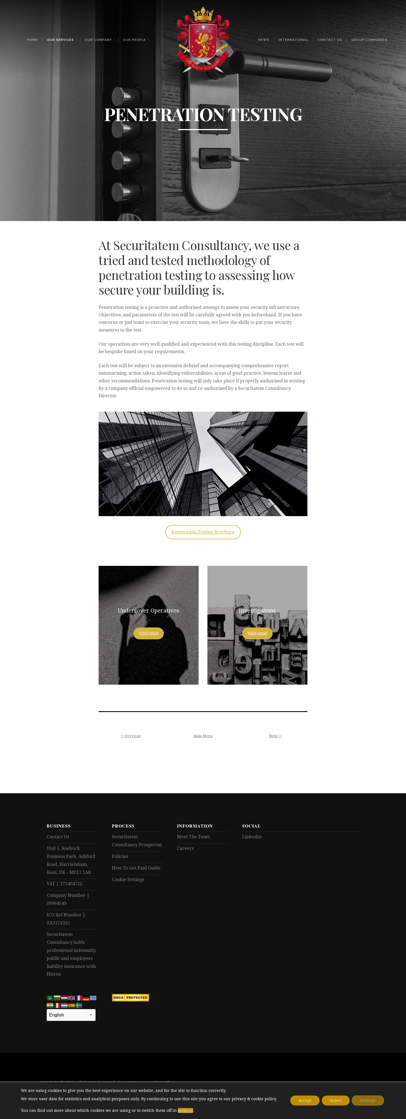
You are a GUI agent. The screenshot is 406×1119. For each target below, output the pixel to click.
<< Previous (131, 736)
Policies (120, 856)
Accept (305, 1100)
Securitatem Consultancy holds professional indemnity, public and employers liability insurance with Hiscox (71, 954)
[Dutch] (64, 997)
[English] (71, 997)
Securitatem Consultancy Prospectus (137, 840)
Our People (134, 40)
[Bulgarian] (57, 997)
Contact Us (330, 40)
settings (185, 1110)
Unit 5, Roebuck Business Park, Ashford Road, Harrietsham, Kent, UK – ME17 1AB (71, 860)
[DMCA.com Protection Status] (130, 1000)
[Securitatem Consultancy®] (203, 40)
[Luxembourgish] (64, 1005)
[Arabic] (50, 997)
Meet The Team (193, 836)
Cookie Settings (128, 879)
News (263, 40)
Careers (185, 848)
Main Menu (203, 736)
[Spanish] (71, 1005)
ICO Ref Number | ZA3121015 (66, 919)
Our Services (60, 40)
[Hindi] (50, 1005)
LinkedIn (252, 836)
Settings (368, 1100)
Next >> (275, 736)
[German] (86, 997)
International (293, 40)
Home (32, 40)
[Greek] (93, 997)
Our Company (98, 40)
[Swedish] (79, 1005)
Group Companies (369, 40)
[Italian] (57, 1005)
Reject (335, 1100)
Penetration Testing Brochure (203, 532)
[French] (79, 997)
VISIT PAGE (149, 633)
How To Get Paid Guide (136, 868)
